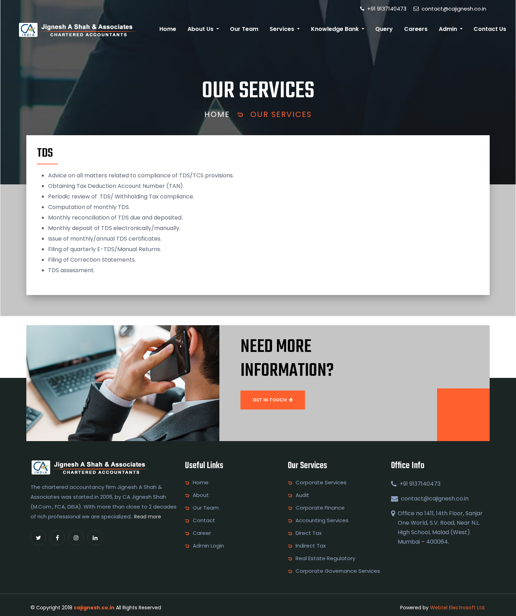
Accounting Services (322, 520)
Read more (147, 516)
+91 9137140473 (386, 8)
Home (167, 29)
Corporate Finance (320, 507)
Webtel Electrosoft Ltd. (457, 607)
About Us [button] (201, 29)
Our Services (281, 114)
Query (384, 29)
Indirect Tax (311, 545)
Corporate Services (321, 482)
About (201, 495)
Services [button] (283, 29)
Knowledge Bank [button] (335, 29)
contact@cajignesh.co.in (453, 8)
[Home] (77, 29)
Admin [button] (448, 29)
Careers (416, 29)
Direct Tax (309, 533)
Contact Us (490, 29)
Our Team (244, 29)
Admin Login (208, 545)
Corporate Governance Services (338, 571)
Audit (302, 495)
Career (202, 533)
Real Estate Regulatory (325, 558)
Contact (204, 520)
